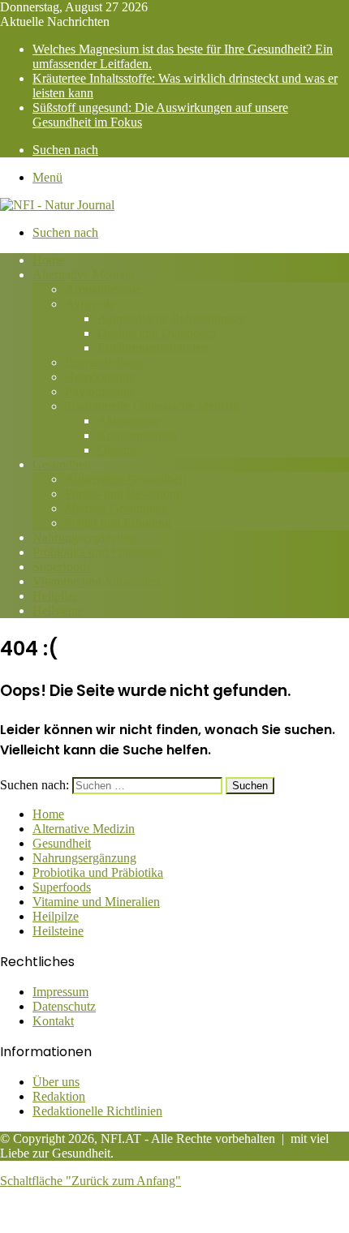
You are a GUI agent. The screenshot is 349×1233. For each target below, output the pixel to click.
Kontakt (53, 1021)
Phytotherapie (100, 391)
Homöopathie (100, 377)
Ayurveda (90, 304)
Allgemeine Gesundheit (125, 479)
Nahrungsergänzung (84, 537)
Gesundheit (61, 464)
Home (48, 260)
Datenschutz (64, 1006)
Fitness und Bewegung (124, 494)
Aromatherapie (103, 289)
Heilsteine (58, 610)
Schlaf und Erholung (118, 523)
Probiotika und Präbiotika (97, 552)
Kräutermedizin (137, 435)
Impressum (60, 992)
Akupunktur (128, 420)
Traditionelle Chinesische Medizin (152, 406)
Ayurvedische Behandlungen (171, 318)
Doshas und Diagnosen (157, 333)
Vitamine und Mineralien (96, 581)
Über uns (56, 1082)
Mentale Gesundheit (116, 508)
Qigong (116, 450)
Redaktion (58, 1096)
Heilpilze (55, 596)
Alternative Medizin (83, 274)
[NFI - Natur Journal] (57, 205)
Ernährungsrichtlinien (152, 347)
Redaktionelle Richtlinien (97, 1111)
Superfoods (61, 567)
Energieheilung (104, 362)
